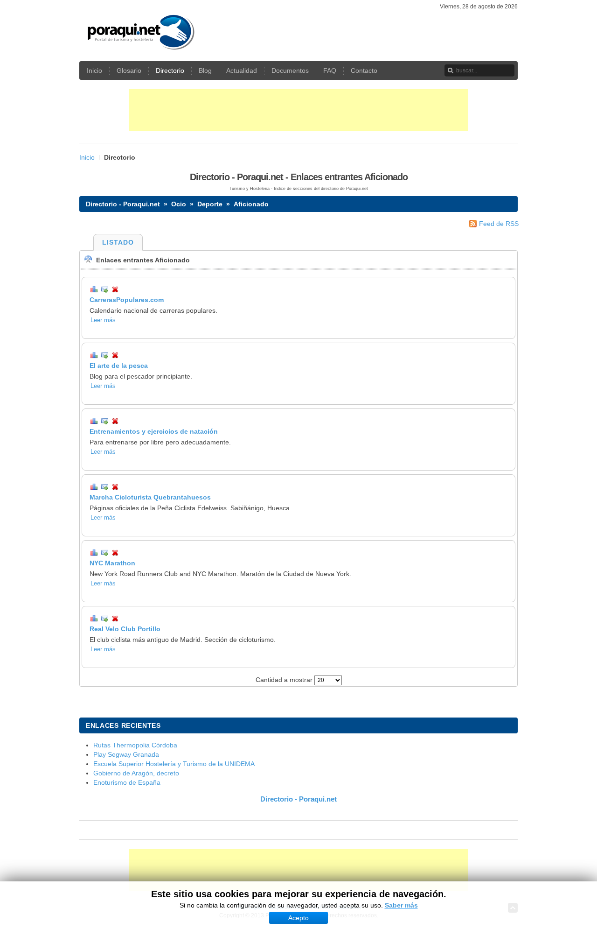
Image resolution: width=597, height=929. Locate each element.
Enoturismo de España (126, 782)
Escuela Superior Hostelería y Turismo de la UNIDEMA (174, 763)
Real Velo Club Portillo (125, 629)
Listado (118, 242)
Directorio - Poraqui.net (123, 204)
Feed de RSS (499, 223)
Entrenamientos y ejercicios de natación (154, 431)
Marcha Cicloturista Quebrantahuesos (150, 497)
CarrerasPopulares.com (127, 299)
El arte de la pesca (119, 365)
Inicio (87, 157)
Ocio (178, 204)
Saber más (401, 905)
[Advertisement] (298, 110)
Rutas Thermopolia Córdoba (135, 745)
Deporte (209, 204)
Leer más (103, 320)
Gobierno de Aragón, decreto (136, 773)
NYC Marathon (112, 563)
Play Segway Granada (126, 754)
